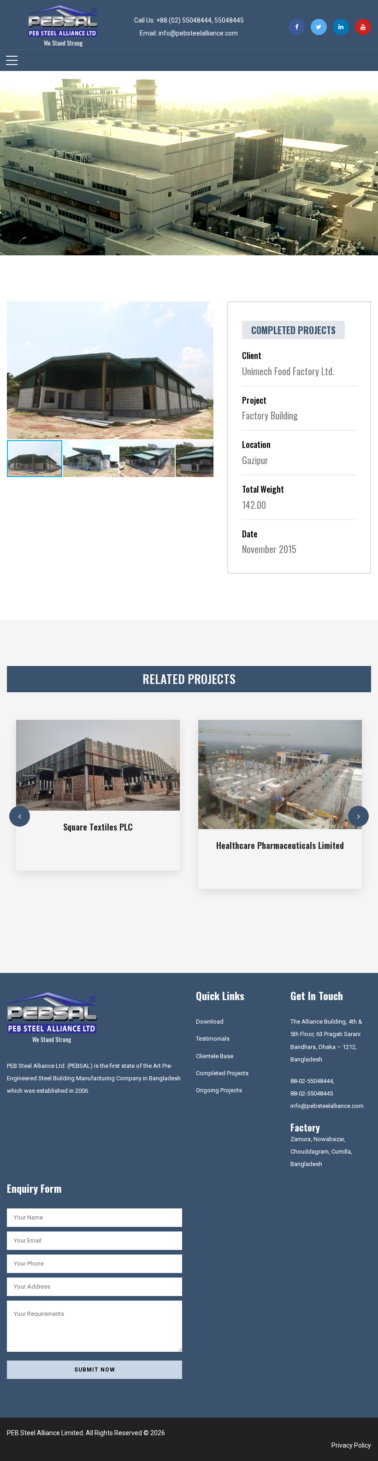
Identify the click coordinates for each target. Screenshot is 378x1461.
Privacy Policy (351, 1445)
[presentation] (19, 816)
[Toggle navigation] (12, 60)
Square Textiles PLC (98, 827)
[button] (205, 309)
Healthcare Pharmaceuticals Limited (280, 845)
